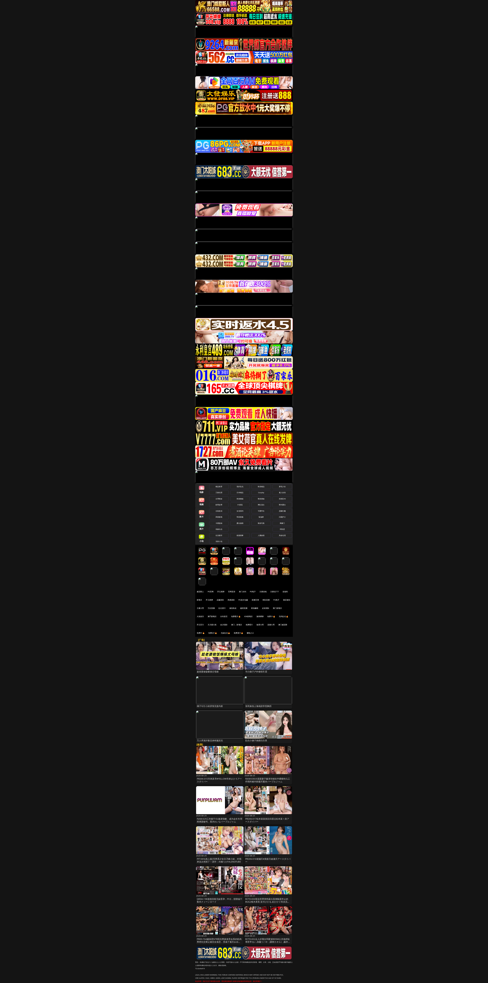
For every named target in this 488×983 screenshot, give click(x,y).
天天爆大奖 (212, 624)
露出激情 (240, 523)
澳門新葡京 (212, 616)
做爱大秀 (260, 624)
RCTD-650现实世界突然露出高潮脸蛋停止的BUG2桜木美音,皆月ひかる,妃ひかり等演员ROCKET (266, 901)
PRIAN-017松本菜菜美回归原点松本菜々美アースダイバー (267, 820)
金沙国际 (223, 624)
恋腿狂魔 (282, 511)
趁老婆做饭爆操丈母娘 (208, 671)
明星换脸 (240, 517)
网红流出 (261, 505)
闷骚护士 (282, 517)
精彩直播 (266, 600)
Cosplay (261, 492)
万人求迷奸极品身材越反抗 (210, 740)
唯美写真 (261, 523)
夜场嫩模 (254, 608)
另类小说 (219, 541)
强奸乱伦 (240, 486)
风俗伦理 (282, 535)
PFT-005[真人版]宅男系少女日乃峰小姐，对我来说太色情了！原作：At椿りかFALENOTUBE (219, 860)
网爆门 (282, 523)
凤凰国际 (231, 600)
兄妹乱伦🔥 (225, 633)
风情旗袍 (219, 517)
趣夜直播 (243, 608)
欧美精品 (261, 486)
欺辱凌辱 (219, 505)
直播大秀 (271, 624)
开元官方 (200, 624)
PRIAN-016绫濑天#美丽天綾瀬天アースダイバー (268, 860)
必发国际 (265, 608)
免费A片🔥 (212, 633)
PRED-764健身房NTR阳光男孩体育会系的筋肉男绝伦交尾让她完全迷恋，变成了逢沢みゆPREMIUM (219, 942)
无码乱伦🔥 (283, 616)
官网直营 (231, 591)
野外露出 (282, 505)
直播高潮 (255, 600)
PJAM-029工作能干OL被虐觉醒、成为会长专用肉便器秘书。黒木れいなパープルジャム (219, 820)
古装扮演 (219, 511)
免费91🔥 (201, 633)
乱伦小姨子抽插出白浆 (256, 740)
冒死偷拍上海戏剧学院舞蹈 (258, 706)
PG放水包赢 (243, 600)
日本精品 (240, 492)
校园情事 (240, 535)
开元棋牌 (220, 591)
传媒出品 (219, 529)
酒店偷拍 (286, 600)
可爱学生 (261, 511)
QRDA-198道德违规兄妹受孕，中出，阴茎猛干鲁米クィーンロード (219, 900)
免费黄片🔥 (238, 633)
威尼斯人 (200, 591)
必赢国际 (220, 600)
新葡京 (199, 600)
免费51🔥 (271, 616)
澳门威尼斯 (282, 624)
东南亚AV (282, 499)
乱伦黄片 (222, 608)
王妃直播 (211, 608)
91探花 (240, 505)
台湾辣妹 (219, 499)
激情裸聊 (260, 616)
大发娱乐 (200, 616)
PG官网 (211, 591)
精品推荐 (219, 486)
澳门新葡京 (277, 608)
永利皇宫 (223, 616)
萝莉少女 (282, 486)
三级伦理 (219, 492)
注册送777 (274, 591)
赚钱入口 (250, 633)
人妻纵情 (261, 535)
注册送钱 (263, 591)
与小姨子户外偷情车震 (256, 671)
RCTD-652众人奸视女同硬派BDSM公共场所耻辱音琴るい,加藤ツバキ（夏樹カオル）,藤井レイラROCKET (267, 942)
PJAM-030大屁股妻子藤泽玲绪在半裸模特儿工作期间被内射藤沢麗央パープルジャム (267, 780)
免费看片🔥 (236, 616)
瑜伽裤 (261, 517)
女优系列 (240, 511)
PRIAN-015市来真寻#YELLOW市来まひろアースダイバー (219, 780)
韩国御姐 (240, 499)
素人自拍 (282, 492)
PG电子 (253, 591)
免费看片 (249, 624)
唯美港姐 (261, 499)
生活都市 (219, 535)
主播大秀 (200, 608)
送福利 (285, 591)
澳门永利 (242, 591)
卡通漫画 (219, 523)
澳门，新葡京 (236, 624)
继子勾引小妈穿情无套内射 (210, 706)
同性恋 (282, 529)
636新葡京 (248, 616)
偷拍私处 (233, 608)
